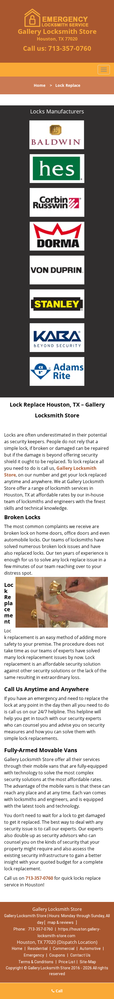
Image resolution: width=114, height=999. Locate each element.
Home (39, 85)
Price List (67, 962)
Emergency (34, 955)
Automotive (90, 948)
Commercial (63, 948)
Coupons (57, 955)
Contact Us (80, 955)
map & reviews (61, 922)
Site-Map (88, 962)
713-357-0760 (69, 48)
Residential (38, 948)
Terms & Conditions (35, 962)
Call (59, 990)
